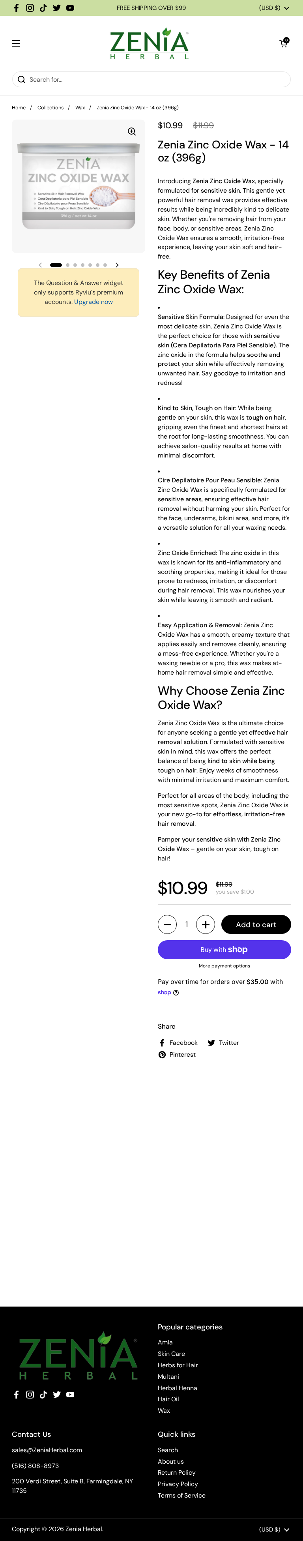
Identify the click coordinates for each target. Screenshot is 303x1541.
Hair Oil (168, 1399)
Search (168, 1450)
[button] (283, 43)
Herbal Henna (177, 1388)
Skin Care (171, 1354)
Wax (80, 107)
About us (171, 1461)
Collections (50, 107)
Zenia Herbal (83, 1529)
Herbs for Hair (178, 1365)
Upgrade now (93, 302)
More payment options (224, 966)
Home (19, 107)
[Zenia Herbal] (149, 43)
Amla (165, 1342)
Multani (168, 1376)
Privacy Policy (178, 1484)
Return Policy (177, 1472)
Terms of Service (182, 1495)
